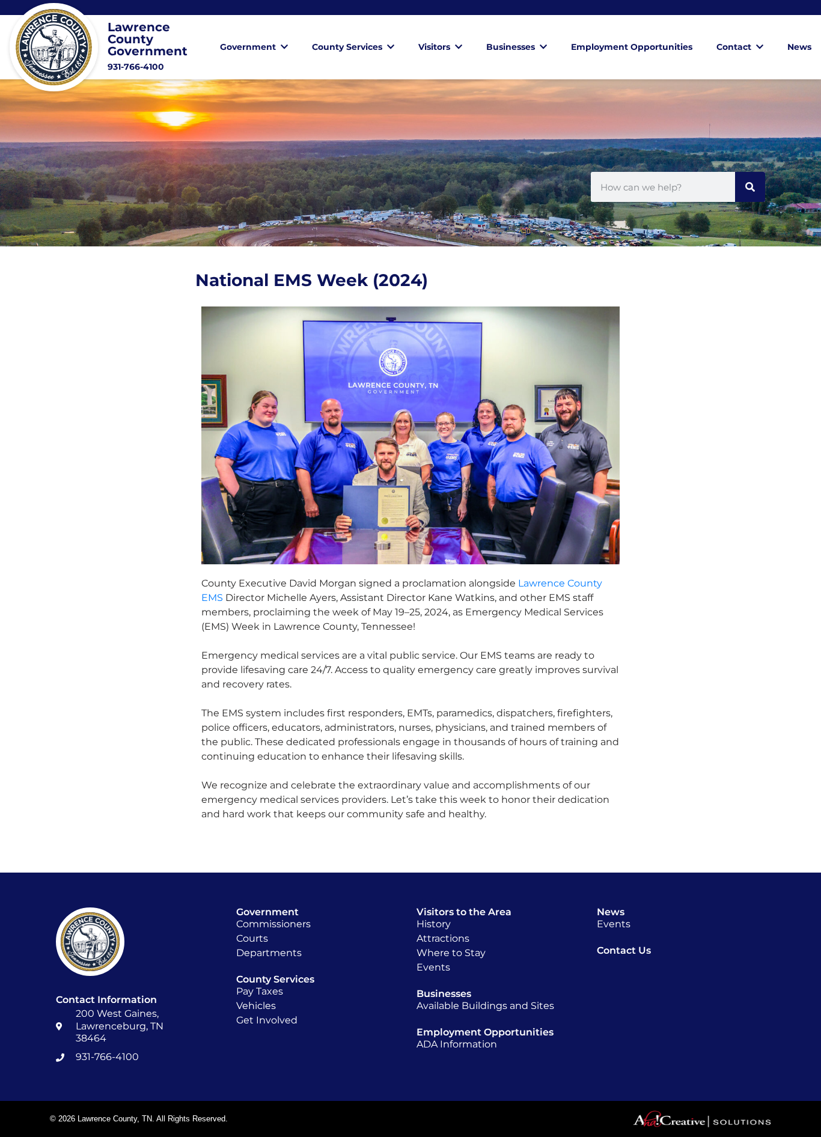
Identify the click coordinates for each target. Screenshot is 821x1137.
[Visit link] (114, 47)
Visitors (434, 46)
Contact (733, 46)
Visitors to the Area (464, 912)
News (799, 46)
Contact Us (624, 950)
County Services (347, 46)
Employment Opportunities (631, 46)
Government (248, 46)
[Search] (750, 187)
